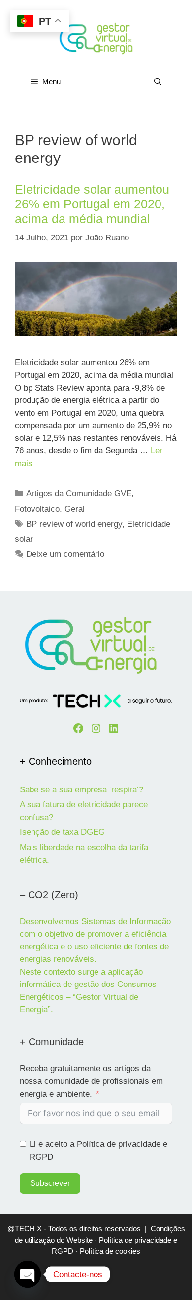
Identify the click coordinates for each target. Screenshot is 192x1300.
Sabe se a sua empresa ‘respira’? (81, 789)
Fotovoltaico (37, 508)
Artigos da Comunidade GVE (78, 493)
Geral (74, 508)
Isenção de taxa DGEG (62, 832)
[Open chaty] (27, 1274)
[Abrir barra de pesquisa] (157, 82)
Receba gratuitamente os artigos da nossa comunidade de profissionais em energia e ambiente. (91, 1081)
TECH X (28, 1228)
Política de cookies (110, 1251)
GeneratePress (96, 1284)
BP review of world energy (74, 524)
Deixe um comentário (65, 554)
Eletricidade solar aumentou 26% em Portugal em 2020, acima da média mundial (92, 204)
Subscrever (50, 1183)
